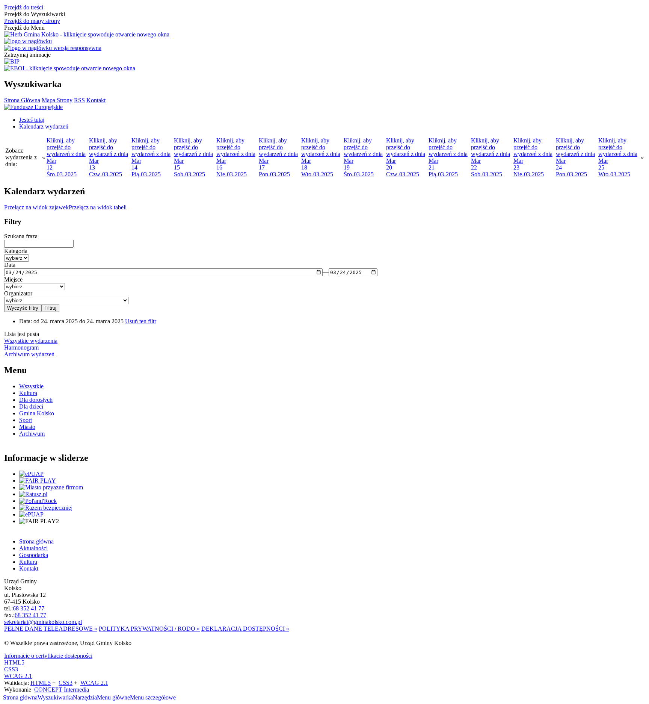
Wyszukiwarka (55, 697)
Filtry (12, 222)
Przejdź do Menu (24, 27)
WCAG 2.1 (18, 676)
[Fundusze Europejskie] (33, 107)
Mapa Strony (57, 100)
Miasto (27, 427)
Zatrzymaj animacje (27, 54)
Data (9, 265)
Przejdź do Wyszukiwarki (34, 14)
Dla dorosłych (36, 400)
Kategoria (15, 251)
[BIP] (12, 61)
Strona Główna (22, 100)
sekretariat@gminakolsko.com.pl (43, 622)
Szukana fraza (21, 236)
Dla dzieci (31, 406)
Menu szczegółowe (153, 697)
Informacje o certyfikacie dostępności (48, 656)
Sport (25, 420)
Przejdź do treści (23, 7)
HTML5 (14, 662)
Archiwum (32, 433)
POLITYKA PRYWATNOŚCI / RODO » (149, 628)
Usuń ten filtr (140, 321)
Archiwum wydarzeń (29, 354)
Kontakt (96, 100)
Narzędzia (85, 697)
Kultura (28, 393)
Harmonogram (21, 347)
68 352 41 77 (28, 608)
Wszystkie (31, 386)
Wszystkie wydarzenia (30, 341)
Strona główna (20, 697)
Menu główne (113, 697)
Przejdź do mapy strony (32, 21)
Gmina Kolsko (36, 413)
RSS (79, 100)
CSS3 (11, 669)
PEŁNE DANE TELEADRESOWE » (50, 628)
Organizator (18, 293)
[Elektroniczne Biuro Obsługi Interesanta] (69, 68)
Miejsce (13, 279)
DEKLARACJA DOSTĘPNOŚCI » (245, 628)
